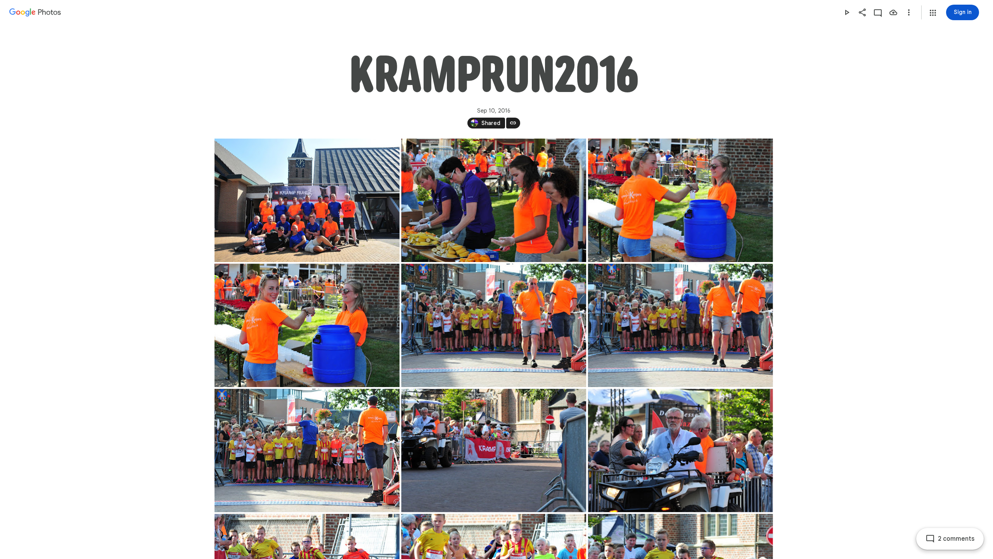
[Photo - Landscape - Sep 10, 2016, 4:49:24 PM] (493, 200)
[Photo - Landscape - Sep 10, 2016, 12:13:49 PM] (307, 200)
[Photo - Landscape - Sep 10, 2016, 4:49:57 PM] (493, 325)
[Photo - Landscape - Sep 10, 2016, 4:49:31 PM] (680, 200)
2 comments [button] (956, 539)
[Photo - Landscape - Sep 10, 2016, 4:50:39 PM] (680, 450)
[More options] (909, 12)
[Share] (862, 12)
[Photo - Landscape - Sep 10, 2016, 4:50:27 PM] (493, 450)
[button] (933, 13)
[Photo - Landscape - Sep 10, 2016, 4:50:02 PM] (307, 450)
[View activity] (878, 12)
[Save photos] (893, 12)
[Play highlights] (846, 12)
